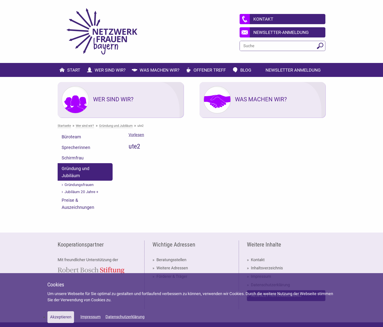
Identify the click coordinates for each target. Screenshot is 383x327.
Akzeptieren (60, 317)
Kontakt (258, 259)
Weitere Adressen (172, 268)
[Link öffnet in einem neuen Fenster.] (91, 270)
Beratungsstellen (171, 259)
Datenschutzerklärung (125, 316)
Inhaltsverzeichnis (267, 268)
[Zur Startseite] (102, 31)
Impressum (90, 316)
